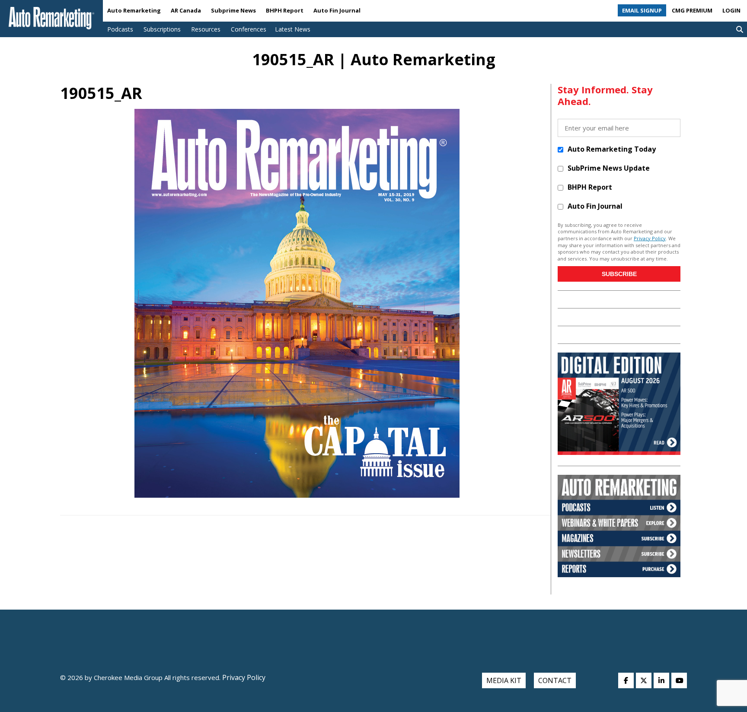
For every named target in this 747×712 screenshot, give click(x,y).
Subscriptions (162, 29)
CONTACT (554, 680)
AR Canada (186, 10)
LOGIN (731, 10)
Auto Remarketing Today (612, 149)
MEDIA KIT (503, 680)
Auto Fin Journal (337, 10)
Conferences (248, 29)
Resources (205, 29)
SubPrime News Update (609, 168)
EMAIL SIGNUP (642, 10)
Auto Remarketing (134, 10)
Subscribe (619, 273)
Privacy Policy (650, 238)
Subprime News (233, 10)
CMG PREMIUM (692, 10)
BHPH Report (284, 10)
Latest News (292, 29)
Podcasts (120, 29)
